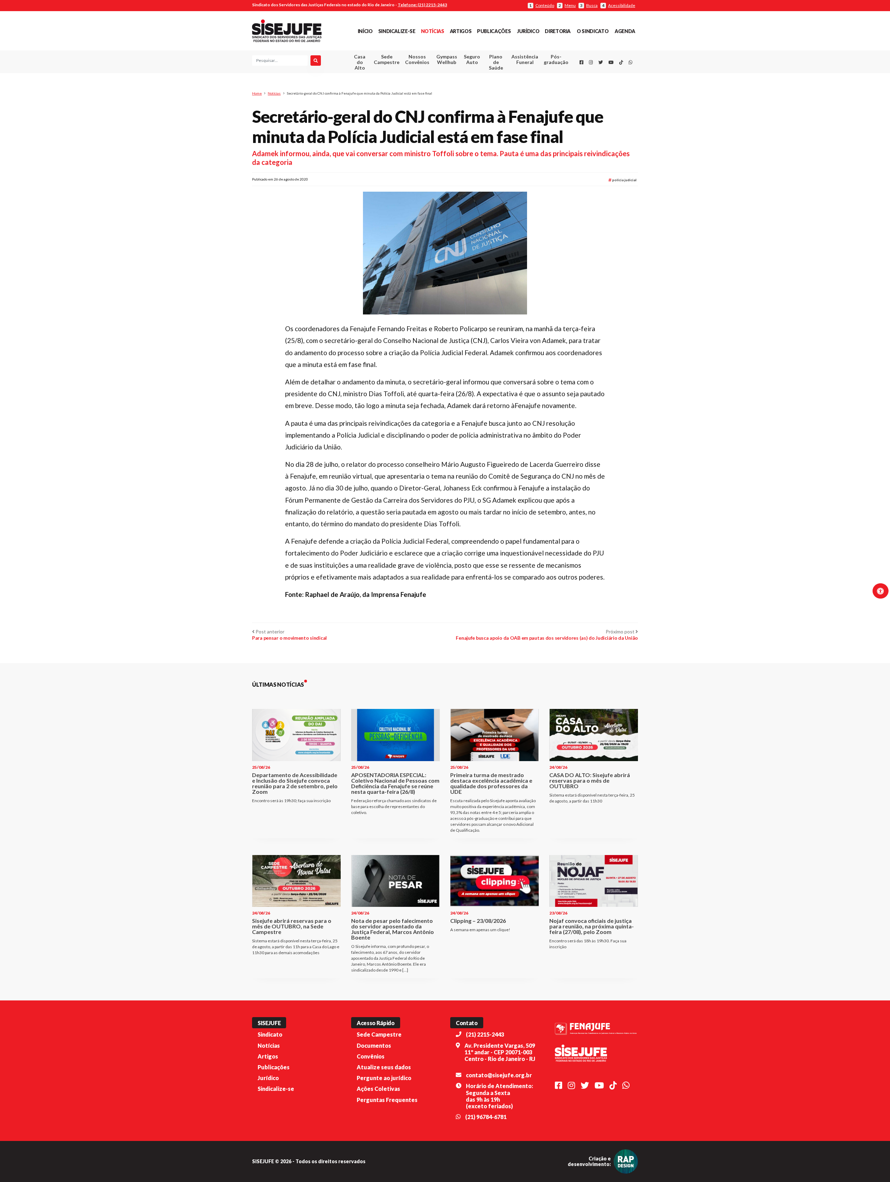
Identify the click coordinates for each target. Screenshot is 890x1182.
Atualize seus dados (384, 1067)
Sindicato (270, 1034)
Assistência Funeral (524, 59)
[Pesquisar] (315, 60)
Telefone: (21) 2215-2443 (422, 4)
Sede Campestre (386, 59)
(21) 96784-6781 (486, 1116)
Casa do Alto (359, 62)
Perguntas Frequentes (387, 1099)
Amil (514, 77)
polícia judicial (624, 180)
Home (257, 93)
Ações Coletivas (378, 1088)
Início (365, 31)
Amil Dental (514, 85)
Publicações (494, 31)
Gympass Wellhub (446, 59)
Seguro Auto (472, 59)
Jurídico (528, 31)
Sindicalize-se (396, 31)
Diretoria (558, 31)
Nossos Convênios (417, 59)
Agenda (625, 31)
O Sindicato (592, 31)
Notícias (432, 31)
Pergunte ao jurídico (384, 1078)
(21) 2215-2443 (485, 1034)
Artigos (460, 31)
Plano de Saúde (496, 62)
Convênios (371, 1056)
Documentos (374, 1045)
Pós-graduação (556, 59)
